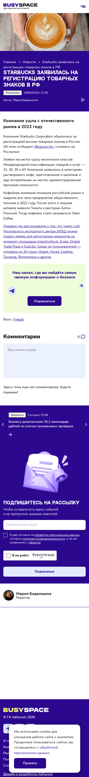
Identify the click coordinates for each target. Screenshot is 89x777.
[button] (3, 424)
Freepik (18, 319)
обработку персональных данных (57, 535)
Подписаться (44, 301)
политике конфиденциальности (44, 539)
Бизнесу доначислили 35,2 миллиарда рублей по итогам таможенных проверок (41, 424)
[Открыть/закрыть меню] (83, 6)
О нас (7, 740)
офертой (35, 542)
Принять (30, 763)
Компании (12, 93)
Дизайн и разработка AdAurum (28, 774)
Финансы (17, 415)
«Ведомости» (44, 146)
